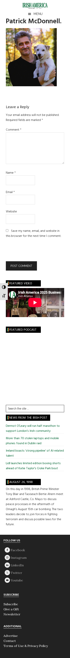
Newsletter (12, 614)
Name (11, 172)
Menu (38, 14)
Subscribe (11, 604)
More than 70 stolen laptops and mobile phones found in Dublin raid (32, 441)
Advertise (11, 636)
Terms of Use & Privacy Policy (26, 646)
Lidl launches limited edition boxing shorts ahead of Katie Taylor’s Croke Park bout (33, 466)
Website (11, 211)
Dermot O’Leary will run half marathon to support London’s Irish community (33, 428)
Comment (13, 129)
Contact (10, 641)
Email (10, 192)
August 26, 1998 (21, 482)
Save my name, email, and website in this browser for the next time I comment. (33, 234)
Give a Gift (11, 609)
